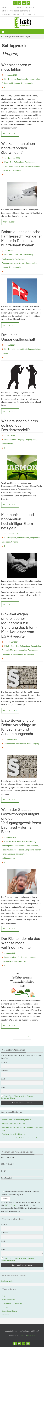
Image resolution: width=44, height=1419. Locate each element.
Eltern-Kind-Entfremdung (14, 158)
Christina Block (10, 815)
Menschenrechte (19, 632)
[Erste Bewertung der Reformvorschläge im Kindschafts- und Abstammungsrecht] (22, 741)
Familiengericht (10, 78)
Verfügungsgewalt (9, 829)
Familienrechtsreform (10, 254)
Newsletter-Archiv (7, 1248)
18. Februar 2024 (11, 622)
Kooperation (35, 520)
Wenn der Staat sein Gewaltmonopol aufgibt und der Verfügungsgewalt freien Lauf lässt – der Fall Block (21, 795)
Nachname (4, 1038)
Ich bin (3, 1054)
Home (4, 8)
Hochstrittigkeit (34, 78)
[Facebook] (15, 3)
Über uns (27, 14)
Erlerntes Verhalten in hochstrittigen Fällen (17, 1087)
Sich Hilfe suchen (11, 1172)
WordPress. (31, 1303)
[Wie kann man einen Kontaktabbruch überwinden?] (22, 187)
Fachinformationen (25, 8)
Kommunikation (34, 337)
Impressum (5, 1282)
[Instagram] (28, 3)
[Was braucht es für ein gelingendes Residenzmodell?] (22, 451)
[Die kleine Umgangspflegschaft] (22, 363)
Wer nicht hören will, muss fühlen (17, 67)
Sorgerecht (6, 523)
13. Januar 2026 (11, 74)
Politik (29, 719)
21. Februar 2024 (11, 517)
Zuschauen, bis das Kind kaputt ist (14, 1101)
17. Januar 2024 (11, 716)
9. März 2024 (10, 421)
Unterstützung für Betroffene (16, 11)
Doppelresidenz (10, 425)
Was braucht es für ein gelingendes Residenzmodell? (19, 412)
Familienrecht (22, 78)
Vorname (4, 1029)
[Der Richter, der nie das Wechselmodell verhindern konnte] (22, 952)
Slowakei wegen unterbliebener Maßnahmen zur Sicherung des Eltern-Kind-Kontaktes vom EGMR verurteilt (19, 605)
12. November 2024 (12, 155)
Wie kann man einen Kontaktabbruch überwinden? (18, 145)
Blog (12, 8)
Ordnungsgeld (7, 81)
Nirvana (22, 1303)
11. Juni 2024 (10, 334)
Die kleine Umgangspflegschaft (18, 326)
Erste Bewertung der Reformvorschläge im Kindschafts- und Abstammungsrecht (18, 704)
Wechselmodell (7, 428)
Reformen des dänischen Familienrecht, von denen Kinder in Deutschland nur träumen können (22, 231)
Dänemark (8, 247)
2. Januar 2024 (10, 922)
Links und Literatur (11, 14)
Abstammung (9, 719)
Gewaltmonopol (32, 819)
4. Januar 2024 (10, 812)
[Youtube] (24, 3)
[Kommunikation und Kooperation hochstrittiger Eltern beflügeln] (22, 546)
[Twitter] (19, 3)
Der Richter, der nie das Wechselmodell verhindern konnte (20, 913)
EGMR (7, 625)
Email (3, 1046)
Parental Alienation (32, 161)
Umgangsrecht (27, 81)
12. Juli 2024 (9, 244)
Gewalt (22, 254)
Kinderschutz (19, 161)
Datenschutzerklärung (9, 1278)
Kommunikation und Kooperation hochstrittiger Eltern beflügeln (17, 504)
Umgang (17, 81)
